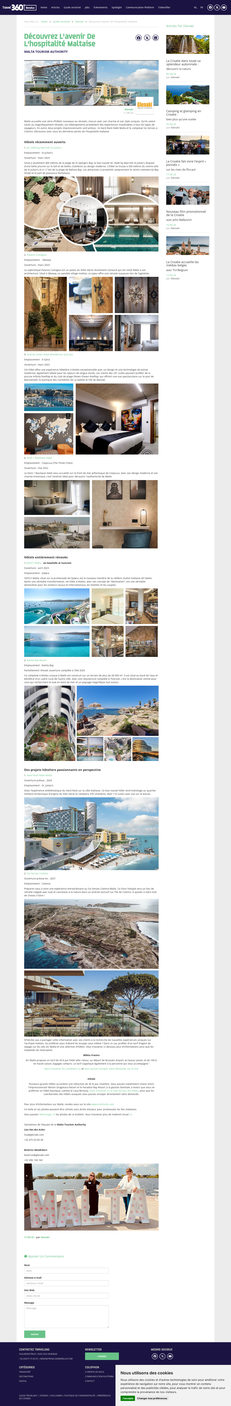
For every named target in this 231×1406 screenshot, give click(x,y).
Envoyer (35, 1334)
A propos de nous (94, 1371)
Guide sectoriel (72, 7)
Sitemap (44, 1395)
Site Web (29, 1290)
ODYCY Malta (33, 562)
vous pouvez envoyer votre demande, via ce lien (111, 1068)
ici (130, 1114)
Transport (25, 1371)
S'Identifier (164, 7)
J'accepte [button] (127, 1398)
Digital (23, 1381)
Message (29, 1302)
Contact (90, 1381)
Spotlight (117, 7)
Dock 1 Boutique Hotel (39, 457)
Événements (101, 7)
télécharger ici (47, 1114)
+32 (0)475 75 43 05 (28, 1358)
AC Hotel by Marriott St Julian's (44, 147)
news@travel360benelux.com (56, 1358)
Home (44, 7)
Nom (27, 1265)
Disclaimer (56, 1395)
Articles (55, 7)
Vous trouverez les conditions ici (62, 1068)
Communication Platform (140, 7)
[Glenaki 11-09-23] (143, 112)
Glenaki (79, 21)
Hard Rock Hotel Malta (39, 775)
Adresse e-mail (32, 1277)
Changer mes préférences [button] (152, 1398)
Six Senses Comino (37, 873)
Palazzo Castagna (37, 254)
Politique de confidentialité (79, 1395)
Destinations (26, 1376)
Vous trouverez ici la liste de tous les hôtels (114, 1090)
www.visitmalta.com (102, 1104)
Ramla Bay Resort (37, 660)
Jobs (87, 7)
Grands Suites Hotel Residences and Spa (50, 354)
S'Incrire (102, 1356)
